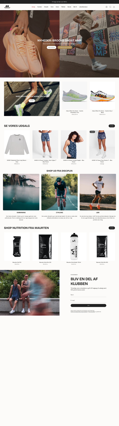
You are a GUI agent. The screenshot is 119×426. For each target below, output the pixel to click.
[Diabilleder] (59, 43)
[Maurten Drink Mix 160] (102, 246)
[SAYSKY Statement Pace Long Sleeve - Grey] (17, 144)
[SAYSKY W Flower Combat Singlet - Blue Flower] (74, 144)
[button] (46, 7)
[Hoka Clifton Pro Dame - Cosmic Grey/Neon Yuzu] (74, 95)
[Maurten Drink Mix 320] (45, 246)
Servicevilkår (92, 311)
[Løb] (98, 192)
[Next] (114, 2)
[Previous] (5, 2)
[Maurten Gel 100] (17, 246)
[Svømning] (21, 192)
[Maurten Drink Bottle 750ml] (74, 246)
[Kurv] (114, 7)
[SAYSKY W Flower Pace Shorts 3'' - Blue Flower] (102, 144)
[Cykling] (59, 192)
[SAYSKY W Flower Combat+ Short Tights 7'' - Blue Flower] (45, 144)
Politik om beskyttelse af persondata (79, 311)
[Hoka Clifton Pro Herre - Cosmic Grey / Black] (102, 95)
